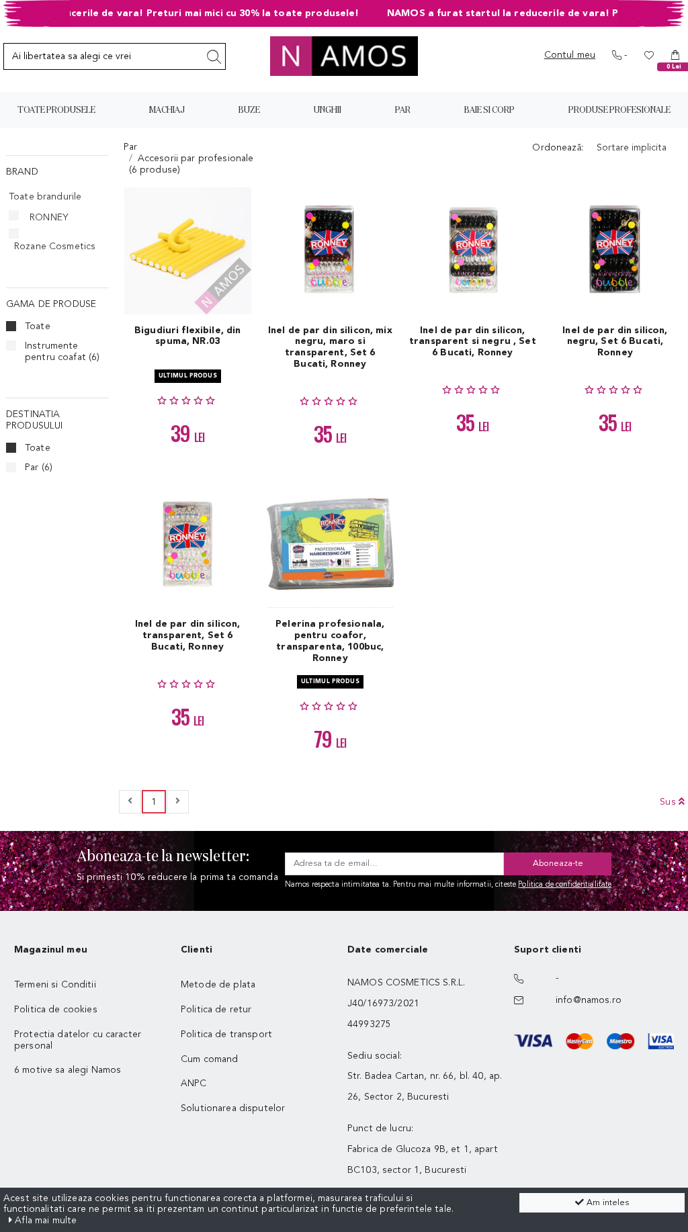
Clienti (196, 950)
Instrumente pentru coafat (62, 351)
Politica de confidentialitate (564, 885)
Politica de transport (226, 1034)
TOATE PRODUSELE (56, 110)
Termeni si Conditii (55, 984)
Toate (37, 326)
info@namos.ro (588, 1000)
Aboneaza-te (558, 863)
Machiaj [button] (167, 110)
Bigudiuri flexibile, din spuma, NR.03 (187, 336)
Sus (669, 802)
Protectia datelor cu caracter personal (77, 1040)
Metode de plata (218, 984)
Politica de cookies (55, 1009)
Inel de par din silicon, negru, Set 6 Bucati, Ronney (614, 342)
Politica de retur (216, 1009)
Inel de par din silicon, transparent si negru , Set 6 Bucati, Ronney (472, 342)
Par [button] (403, 110)
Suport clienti (547, 950)
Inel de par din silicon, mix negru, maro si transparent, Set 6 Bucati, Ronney (330, 347)
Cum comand (209, 1059)
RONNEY (49, 217)
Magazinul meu (50, 950)
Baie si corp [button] (489, 110)
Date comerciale (387, 950)
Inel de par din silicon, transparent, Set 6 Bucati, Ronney (187, 635)
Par (38, 467)
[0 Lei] (675, 55)
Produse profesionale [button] (619, 110)
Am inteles (606, 1202)
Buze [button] (249, 110)
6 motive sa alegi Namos (67, 1070)
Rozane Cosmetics (54, 246)
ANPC (194, 1083)
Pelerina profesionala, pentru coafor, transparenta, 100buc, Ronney (329, 640)
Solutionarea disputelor (233, 1108)
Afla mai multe (44, 1220)
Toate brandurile (45, 197)
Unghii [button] (327, 110)
